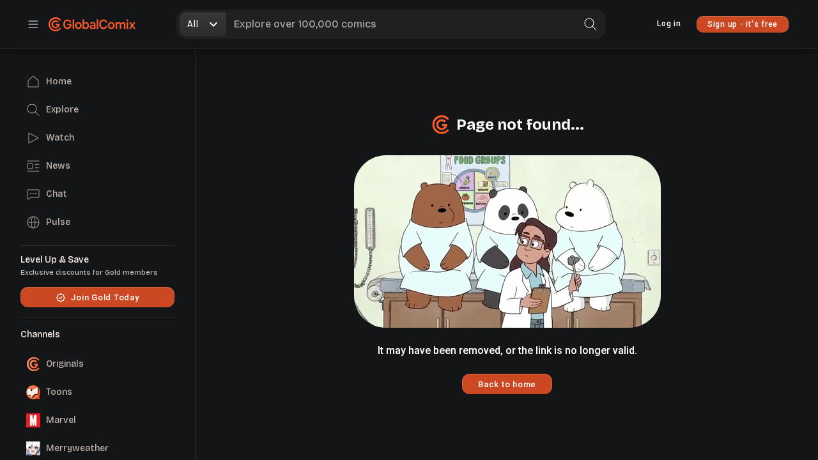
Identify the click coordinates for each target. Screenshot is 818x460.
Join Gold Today (105, 297)
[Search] (590, 24)
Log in (669, 23)
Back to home (507, 384)
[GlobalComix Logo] (92, 24)
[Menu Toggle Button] (33, 24)
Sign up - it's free (742, 24)
